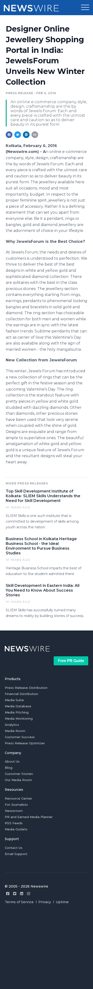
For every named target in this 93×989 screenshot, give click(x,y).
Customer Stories (19, 774)
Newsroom (14, 811)
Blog (8, 767)
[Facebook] (7, 893)
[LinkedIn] (21, 893)
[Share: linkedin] (26, 134)
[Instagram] (28, 893)
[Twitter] (14, 893)
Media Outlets (16, 829)
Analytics (12, 725)
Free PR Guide (71, 661)
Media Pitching (17, 712)
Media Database (18, 706)
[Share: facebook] (9, 134)
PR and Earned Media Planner (29, 817)
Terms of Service (19, 902)
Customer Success (20, 737)
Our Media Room (18, 780)
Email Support (16, 854)
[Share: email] (34, 134)
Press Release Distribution (26, 688)
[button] (85, 7)
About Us (12, 761)
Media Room (15, 731)
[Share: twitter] (17, 134)
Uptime (62, 902)
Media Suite (14, 700)
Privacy (44, 902)
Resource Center (18, 798)
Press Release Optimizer (25, 743)
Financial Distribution (21, 694)
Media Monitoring (19, 718)
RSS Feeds (14, 823)
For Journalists (16, 804)
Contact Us (13, 848)
